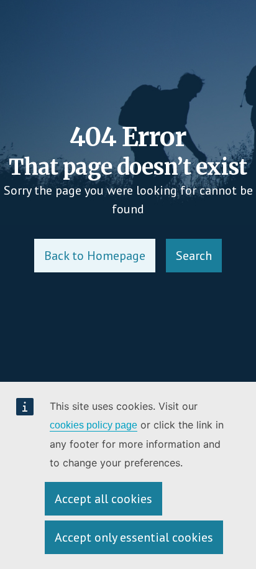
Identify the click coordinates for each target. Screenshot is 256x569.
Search (194, 255)
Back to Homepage (94, 255)
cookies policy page (93, 425)
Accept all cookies (103, 499)
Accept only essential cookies (134, 537)
